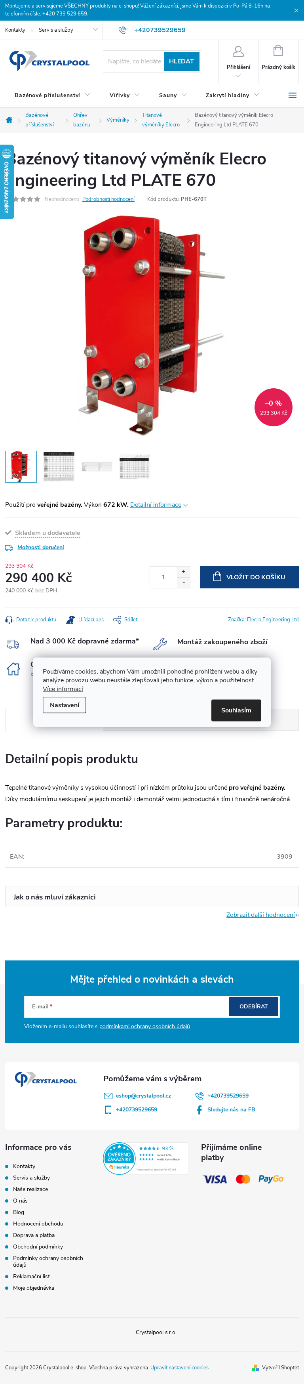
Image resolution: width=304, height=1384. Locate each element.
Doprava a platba (34, 1235)
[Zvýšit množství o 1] (183, 572)
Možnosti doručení (40, 547)
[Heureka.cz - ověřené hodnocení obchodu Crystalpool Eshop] (145, 1158)
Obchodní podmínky (38, 1246)
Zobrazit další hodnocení (260, 915)
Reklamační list (31, 1276)
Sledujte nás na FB (231, 1109)
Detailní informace (155, 504)
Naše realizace (30, 1189)
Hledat (181, 61)
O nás (20, 1201)
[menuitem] (52, 95)
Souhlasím (236, 710)
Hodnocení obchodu (38, 1223)
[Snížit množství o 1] (183, 582)
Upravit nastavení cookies (179, 1367)
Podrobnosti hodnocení (108, 199)
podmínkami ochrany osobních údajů (144, 1026)
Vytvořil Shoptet (280, 1367)
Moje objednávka (33, 1288)
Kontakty (15, 30)
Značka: (263, 619)
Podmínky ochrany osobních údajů (48, 1261)
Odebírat (253, 1006)
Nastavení (64, 705)
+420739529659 (228, 1096)
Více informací (63, 688)
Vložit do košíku (255, 577)
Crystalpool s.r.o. (156, 1332)
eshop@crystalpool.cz (143, 1096)
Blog (18, 1212)
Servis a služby (56, 30)
